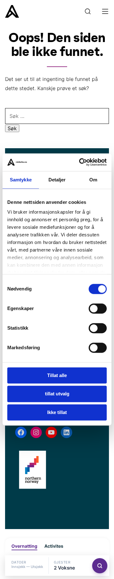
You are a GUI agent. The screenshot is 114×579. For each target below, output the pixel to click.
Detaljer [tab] (57, 179)
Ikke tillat (57, 412)
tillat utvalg (57, 394)
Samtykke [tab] (21, 179)
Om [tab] (93, 179)
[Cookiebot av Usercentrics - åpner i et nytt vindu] (80, 162)
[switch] (98, 308)
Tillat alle (57, 375)
